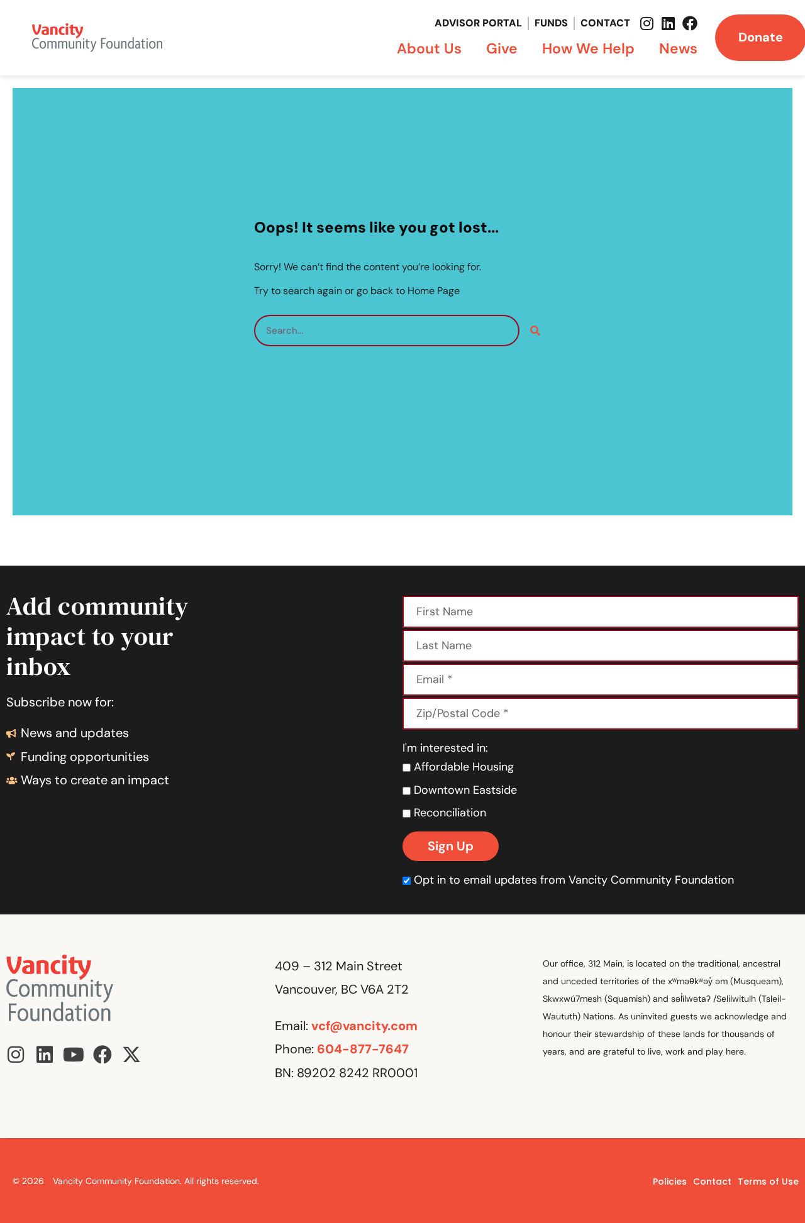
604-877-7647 (363, 1049)
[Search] (535, 330)
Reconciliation (448, 812)
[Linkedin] (668, 23)
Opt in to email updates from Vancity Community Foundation (574, 879)
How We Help (588, 48)
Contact (605, 23)
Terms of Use (768, 1181)
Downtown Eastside (464, 790)
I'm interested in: (445, 747)
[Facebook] (689, 23)
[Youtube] (73, 1054)
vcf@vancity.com (364, 1025)
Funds (551, 23)
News (678, 48)
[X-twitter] (131, 1054)
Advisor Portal (478, 23)
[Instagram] (647, 23)
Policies (670, 1181)
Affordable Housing (462, 766)
